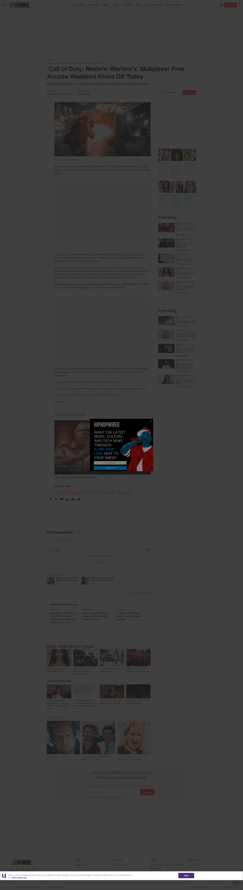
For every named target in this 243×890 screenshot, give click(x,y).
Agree (186, 875)
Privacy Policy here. (19, 877)
